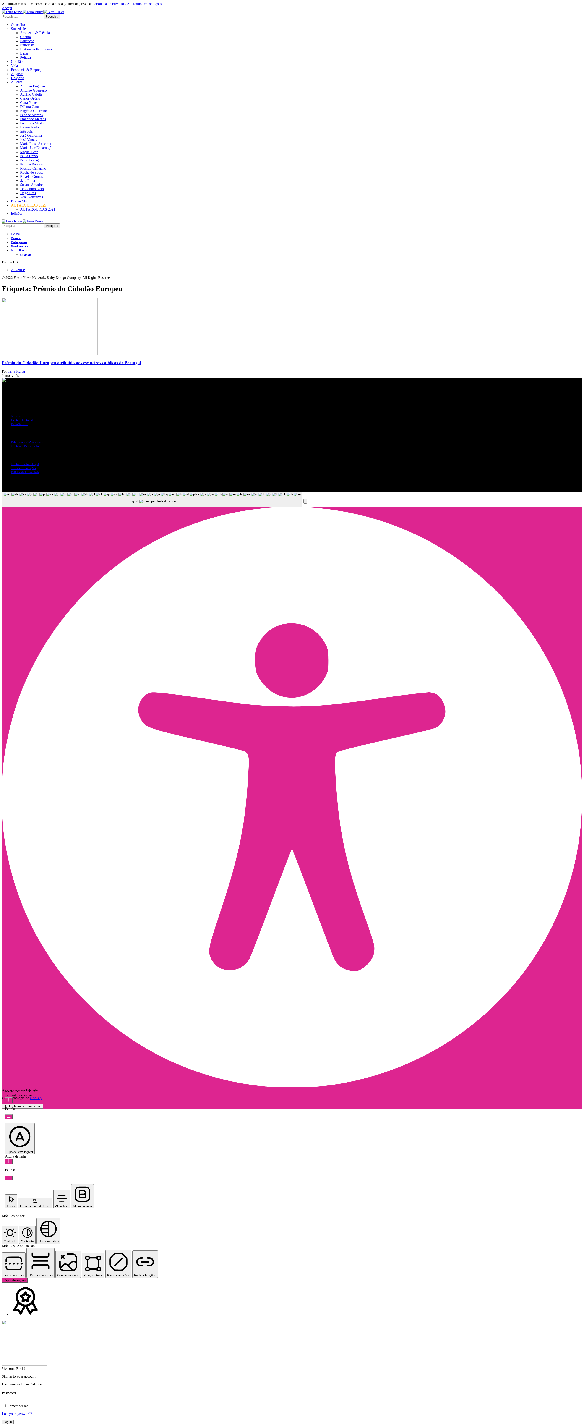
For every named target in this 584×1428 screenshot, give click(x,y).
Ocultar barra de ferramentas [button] (23, 1106)
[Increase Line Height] (9, 1161)
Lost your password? (17, 1414)
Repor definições (15, 1280)
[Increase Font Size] (9, 1100)
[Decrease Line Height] (9, 1178)
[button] (7, 8)
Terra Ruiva (16, 371)
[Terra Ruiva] (33, 12)
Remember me (17, 1406)
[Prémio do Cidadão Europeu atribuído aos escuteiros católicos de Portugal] (50, 354)
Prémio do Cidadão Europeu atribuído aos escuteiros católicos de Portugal (71, 362)
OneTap (36, 1098)
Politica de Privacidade (112, 4)
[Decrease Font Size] (9, 1116)
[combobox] (152, 499)
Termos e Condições (147, 4)
